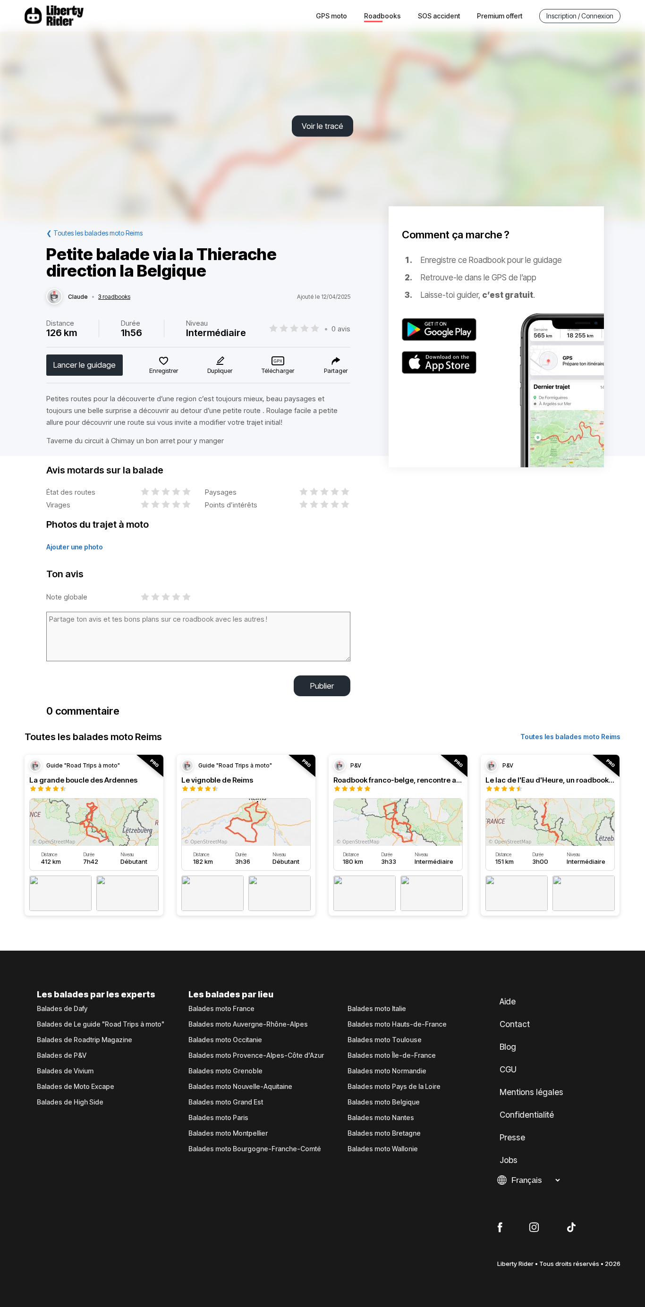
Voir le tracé (322, 126)
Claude (78, 297)
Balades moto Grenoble (225, 1071)
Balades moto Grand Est (225, 1102)
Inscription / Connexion (579, 16)
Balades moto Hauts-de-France (397, 1024)
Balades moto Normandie (387, 1071)
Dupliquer (219, 370)
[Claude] (54, 296)
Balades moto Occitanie (225, 1040)
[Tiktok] (571, 1227)
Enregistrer (163, 370)
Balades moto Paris (218, 1117)
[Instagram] (534, 1227)
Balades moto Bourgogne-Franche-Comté (254, 1149)
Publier (322, 686)
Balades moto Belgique (384, 1102)
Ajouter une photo (74, 547)
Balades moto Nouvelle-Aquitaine (240, 1086)
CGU (508, 1069)
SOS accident (439, 16)
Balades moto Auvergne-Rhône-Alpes (248, 1024)
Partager (336, 370)
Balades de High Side (70, 1102)
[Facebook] (499, 1227)
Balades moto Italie (377, 1008)
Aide (508, 1001)
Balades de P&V (61, 1055)
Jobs (509, 1160)
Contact (515, 1024)
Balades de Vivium (65, 1071)
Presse (512, 1137)
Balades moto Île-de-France (392, 1055)
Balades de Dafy (62, 1008)
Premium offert (499, 16)
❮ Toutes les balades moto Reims (94, 233)
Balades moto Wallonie (383, 1149)
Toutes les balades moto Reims (570, 737)
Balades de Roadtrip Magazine (84, 1040)
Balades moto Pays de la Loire (394, 1086)
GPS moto (331, 16)
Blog (508, 1047)
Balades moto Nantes (381, 1117)
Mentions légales (531, 1092)
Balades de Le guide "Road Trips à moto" (100, 1024)
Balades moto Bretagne (384, 1133)
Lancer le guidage (84, 365)
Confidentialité (527, 1115)
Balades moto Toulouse (385, 1040)
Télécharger (278, 370)
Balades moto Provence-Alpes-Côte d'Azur (256, 1055)
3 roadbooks (114, 297)
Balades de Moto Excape (75, 1086)
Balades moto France (221, 1008)
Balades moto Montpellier (228, 1133)
